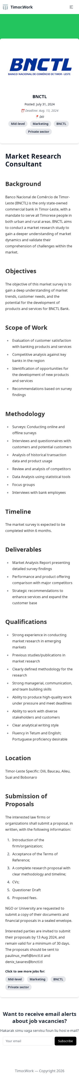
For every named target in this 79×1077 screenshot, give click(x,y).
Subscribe (65, 1041)
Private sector (38, 131)
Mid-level (18, 124)
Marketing (40, 124)
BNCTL (61, 124)
